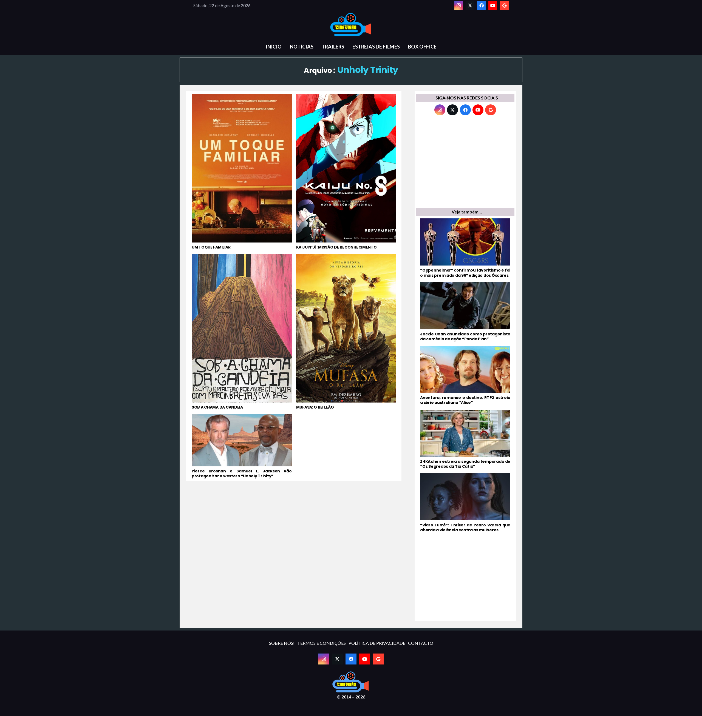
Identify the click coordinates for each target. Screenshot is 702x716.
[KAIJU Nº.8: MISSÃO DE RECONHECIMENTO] (346, 172)
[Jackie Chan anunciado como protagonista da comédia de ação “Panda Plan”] (465, 311)
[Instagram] (458, 5)
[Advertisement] (465, 163)
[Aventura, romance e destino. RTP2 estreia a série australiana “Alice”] (465, 375)
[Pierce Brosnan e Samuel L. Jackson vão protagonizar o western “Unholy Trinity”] (242, 446)
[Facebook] (481, 5)
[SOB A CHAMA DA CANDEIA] (242, 332)
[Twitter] (470, 5)
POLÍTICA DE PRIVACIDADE (377, 643)
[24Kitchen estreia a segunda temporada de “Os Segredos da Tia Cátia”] (465, 439)
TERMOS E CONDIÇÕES (321, 643)
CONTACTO (420, 643)
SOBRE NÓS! (282, 643)
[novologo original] (351, 24)
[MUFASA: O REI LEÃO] (346, 332)
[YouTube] (492, 5)
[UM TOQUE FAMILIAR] (242, 172)
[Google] (504, 5)
